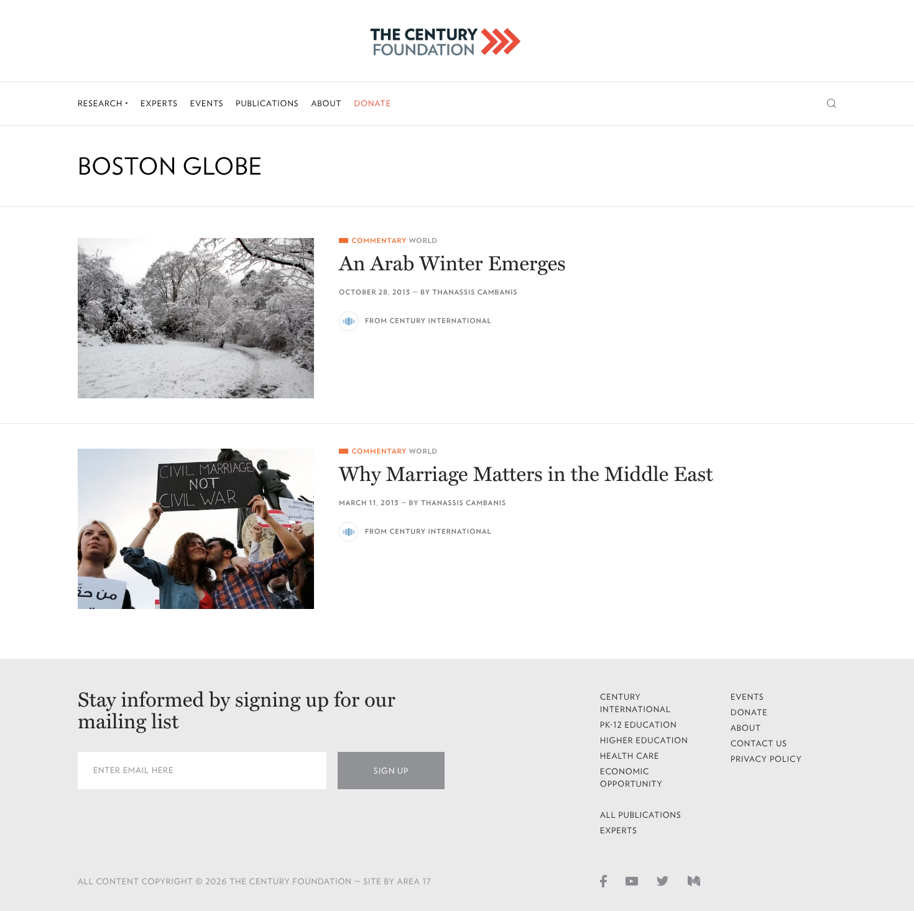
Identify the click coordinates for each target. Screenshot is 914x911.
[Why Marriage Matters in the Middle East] (196, 529)
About (326, 103)
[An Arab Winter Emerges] (196, 318)
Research (101, 103)
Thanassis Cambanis (474, 292)
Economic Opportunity (631, 778)
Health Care (630, 756)
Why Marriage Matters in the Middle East (526, 475)
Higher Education (644, 740)
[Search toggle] (831, 103)
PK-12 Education (638, 725)
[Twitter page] (663, 880)
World (423, 241)
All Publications (640, 815)
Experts (159, 103)
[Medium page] (694, 880)
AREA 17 (414, 881)
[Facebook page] (603, 880)
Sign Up (391, 771)
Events (207, 103)
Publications (267, 103)
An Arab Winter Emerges (452, 264)
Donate (372, 103)
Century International (635, 703)
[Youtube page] (631, 880)
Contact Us (759, 743)
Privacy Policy (766, 759)
